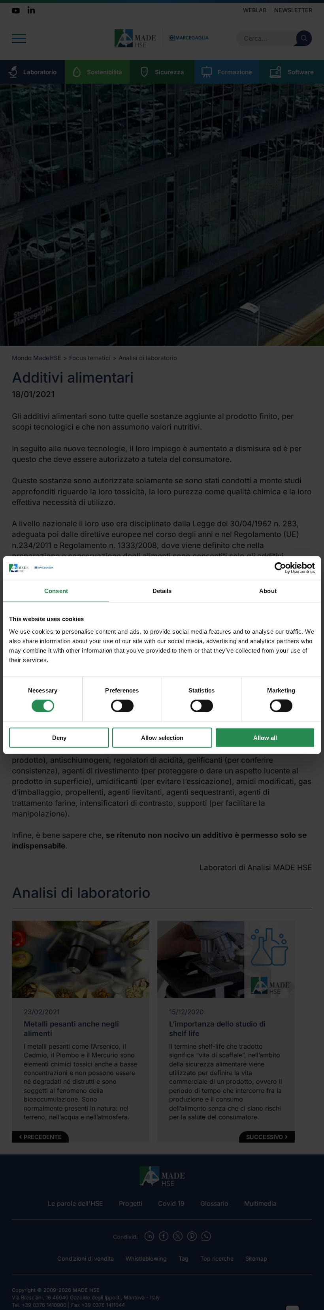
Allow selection (162, 737)
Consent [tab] (56, 590)
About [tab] (268, 590)
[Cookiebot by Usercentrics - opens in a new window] (280, 568)
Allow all (265, 737)
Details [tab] (162, 590)
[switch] (122, 706)
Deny (59, 737)
